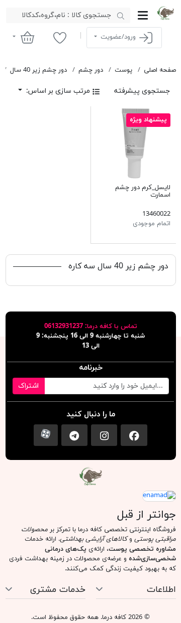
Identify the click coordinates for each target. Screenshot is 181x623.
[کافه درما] (165, 13)
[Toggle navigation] (143, 15)
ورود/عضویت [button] (118, 37)
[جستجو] (120, 15)
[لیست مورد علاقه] (59, 38)
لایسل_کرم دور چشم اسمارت (142, 191)
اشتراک (28, 386)
